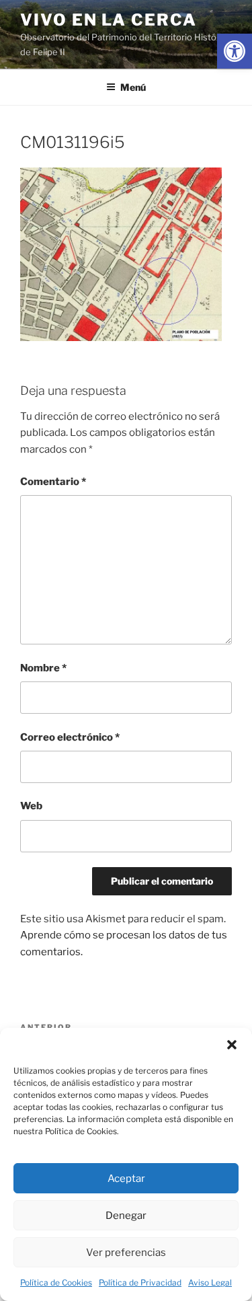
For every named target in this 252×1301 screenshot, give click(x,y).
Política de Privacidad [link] (140, 1282)
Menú (133, 87)
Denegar (126, 1216)
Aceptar (126, 1179)
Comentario (53, 482)
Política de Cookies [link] (56, 1282)
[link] (234, 51)
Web (31, 806)
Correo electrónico (70, 737)
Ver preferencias (126, 1253)
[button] (232, 1044)
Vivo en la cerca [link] (108, 20)
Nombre (43, 668)
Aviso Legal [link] (210, 1282)
